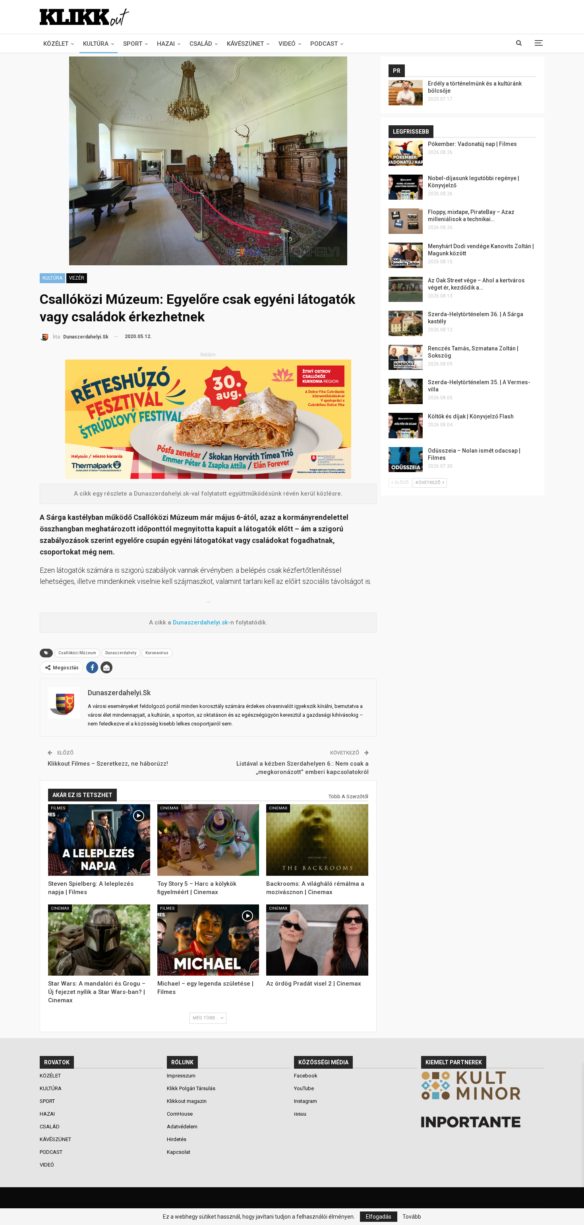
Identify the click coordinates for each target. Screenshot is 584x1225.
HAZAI (166, 43)
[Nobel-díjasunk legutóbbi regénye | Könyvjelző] (406, 187)
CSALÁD (201, 43)
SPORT (132, 43)
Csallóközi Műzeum (77, 653)
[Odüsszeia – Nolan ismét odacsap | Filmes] (406, 459)
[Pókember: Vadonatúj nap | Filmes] (406, 153)
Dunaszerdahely (120, 653)
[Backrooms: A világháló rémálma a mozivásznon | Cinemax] (317, 840)
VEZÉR (76, 278)
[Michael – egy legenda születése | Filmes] (208, 940)
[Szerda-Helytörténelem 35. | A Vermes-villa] (406, 391)
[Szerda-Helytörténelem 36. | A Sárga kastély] (406, 323)
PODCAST (324, 43)
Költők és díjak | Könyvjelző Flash (471, 416)
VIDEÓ (287, 43)
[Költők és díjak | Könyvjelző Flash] (406, 425)
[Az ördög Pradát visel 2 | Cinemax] (317, 940)
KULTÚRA (95, 43)
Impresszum (181, 1076)
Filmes (58, 808)
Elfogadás (378, 1216)
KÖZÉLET (55, 43)
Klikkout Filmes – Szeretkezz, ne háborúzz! (108, 763)
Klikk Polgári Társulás (191, 1088)
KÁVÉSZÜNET (245, 43)
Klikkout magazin (187, 1101)
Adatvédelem (182, 1127)
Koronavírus (156, 653)
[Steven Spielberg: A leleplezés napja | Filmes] (99, 840)
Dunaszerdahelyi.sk (200, 622)
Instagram (305, 1101)
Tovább (411, 1216)
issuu (300, 1114)
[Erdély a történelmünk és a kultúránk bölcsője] (406, 92)
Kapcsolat (178, 1152)
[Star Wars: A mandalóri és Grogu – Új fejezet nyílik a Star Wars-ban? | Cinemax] (99, 940)
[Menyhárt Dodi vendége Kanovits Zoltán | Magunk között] (406, 255)
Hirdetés (176, 1139)
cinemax (169, 808)
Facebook (305, 1076)
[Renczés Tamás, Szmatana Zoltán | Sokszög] (406, 357)
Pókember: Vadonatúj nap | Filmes (472, 144)
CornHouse (180, 1114)
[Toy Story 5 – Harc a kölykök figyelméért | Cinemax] (208, 840)
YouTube (304, 1088)
